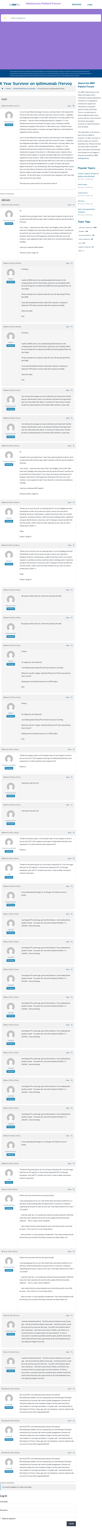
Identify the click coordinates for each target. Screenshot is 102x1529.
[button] (77, 4)
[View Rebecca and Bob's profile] (9, 762)
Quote (69, 106)
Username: (4, 1502)
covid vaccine (83, 193)
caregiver (83, 231)
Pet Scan (81, 201)
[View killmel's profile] (11, 276)
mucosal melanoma (86, 235)
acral (82, 243)
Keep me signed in (9, 1519)
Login (89, 5)
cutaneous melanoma (88, 227)
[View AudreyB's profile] (9, 1402)
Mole (81, 251)
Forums (8, 88)
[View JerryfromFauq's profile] (9, 1202)
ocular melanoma (86, 239)
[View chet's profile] (9, 871)
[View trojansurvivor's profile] (9, 119)
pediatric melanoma (86, 247)
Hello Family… (83, 184)
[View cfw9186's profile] (11, 927)
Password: (4, 1510)
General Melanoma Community (24, 88)
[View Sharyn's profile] (9, 515)
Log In (71, 1524)
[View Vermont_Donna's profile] (9, 218)
